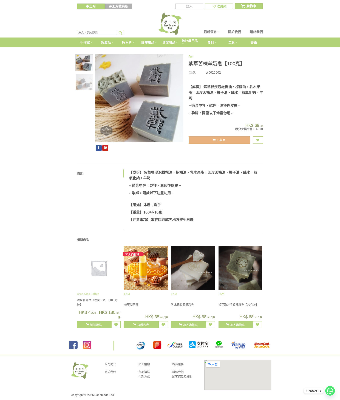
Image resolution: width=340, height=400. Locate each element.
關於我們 (234, 32)
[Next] (177, 98)
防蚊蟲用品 (190, 41)
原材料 (127, 42)
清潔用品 (168, 42)
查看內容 (143, 324)
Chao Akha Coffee (88, 294)
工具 (231, 42)
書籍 (254, 42)
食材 (210, 42)
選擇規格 (96, 324)
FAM (127, 294)
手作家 (85, 42)
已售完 (221, 140)
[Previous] (101, 98)
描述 (80, 173)
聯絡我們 (256, 32)
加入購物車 (190, 324)
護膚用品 (147, 42)
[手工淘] (170, 24)
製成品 (106, 42)
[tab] (100, 173)
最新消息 (210, 32)
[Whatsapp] (330, 391)
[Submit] (120, 32)
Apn (191, 56)
